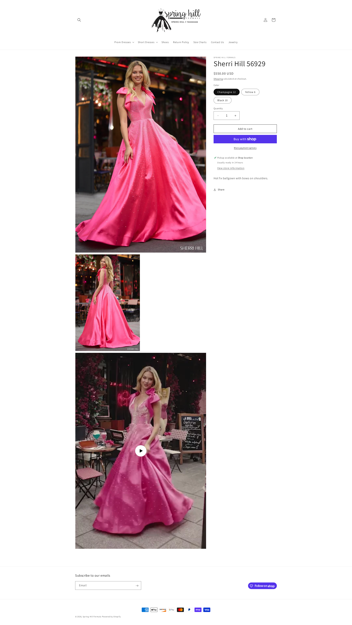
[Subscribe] (137, 585)
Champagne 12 (226, 92)
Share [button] (221, 189)
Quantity (218, 108)
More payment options (245, 147)
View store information (230, 168)
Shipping (218, 78)
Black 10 (222, 100)
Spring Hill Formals (92, 616)
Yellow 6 (250, 92)
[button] (79, 20)
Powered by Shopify (111, 616)
